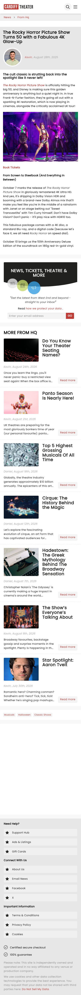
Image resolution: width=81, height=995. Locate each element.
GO (70, 316)
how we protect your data (44, 308)
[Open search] (68, 7)
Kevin (28, 57)
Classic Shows (42, 714)
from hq (23, 17)
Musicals (9, 714)
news (7, 17)
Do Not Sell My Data (35, 989)
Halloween (24, 714)
